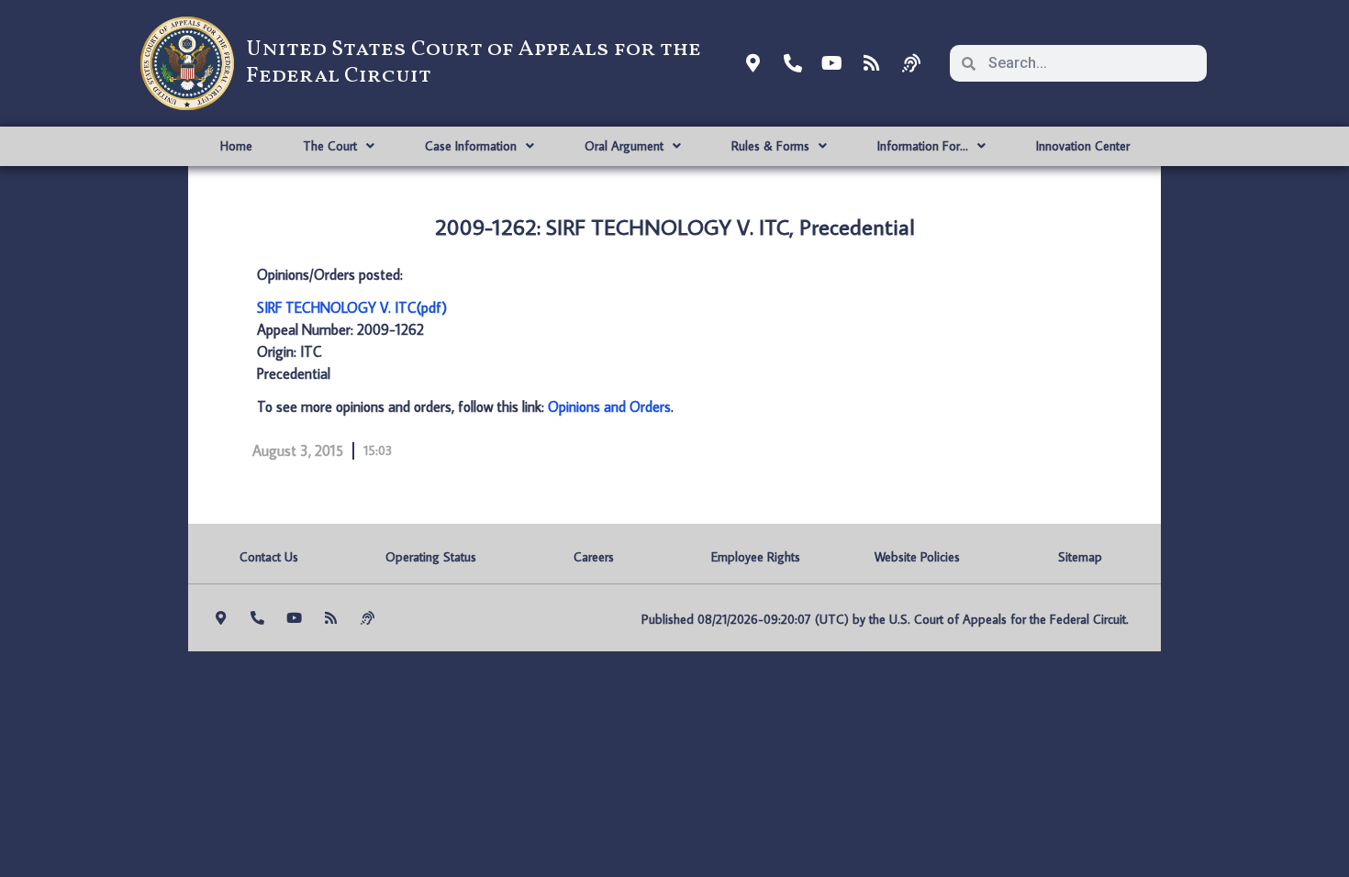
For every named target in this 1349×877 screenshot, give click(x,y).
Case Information (471, 146)
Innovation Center (1083, 146)
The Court (330, 146)
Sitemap (1080, 557)
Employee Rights (755, 557)
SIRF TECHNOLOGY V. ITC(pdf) (352, 307)
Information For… (922, 146)
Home (236, 146)
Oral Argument (624, 146)
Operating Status (430, 557)
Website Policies (917, 557)
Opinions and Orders (609, 406)
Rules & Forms (770, 146)
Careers (594, 557)
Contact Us (269, 557)
